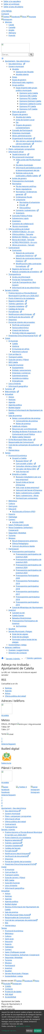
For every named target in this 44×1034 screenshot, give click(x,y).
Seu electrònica (12, 811)
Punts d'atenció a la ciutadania (18, 837)
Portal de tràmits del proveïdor (18, 861)
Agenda (8, 691)
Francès (12, 35)
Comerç (8, 949)
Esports (8, 944)
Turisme (8, 960)
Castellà (12, 27)
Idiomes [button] (8, 22)
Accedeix (5, 715)
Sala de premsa (11, 912)
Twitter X (23, 787)
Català (11, 25)
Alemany (12, 33)
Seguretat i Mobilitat (13, 957)
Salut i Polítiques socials (15, 952)
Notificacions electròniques (16, 853)
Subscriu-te (6, 763)
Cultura (8, 936)
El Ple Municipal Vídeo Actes (17, 915)
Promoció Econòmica (14, 931)
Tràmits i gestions (34, 658)
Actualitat (5, 891)
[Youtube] (31, 16)
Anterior (4, 744)
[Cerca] (31, 54)
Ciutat (3, 867)
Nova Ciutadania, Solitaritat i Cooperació (22, 955)
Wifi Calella (9, 880)
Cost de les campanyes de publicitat (20, 920)
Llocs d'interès (11, 885)
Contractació (10, 824)
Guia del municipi (12, 883)
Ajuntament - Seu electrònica (13, 808)
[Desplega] (22, 659)
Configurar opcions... (9, 1031)
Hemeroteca (10, 925)
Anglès (11, 30)
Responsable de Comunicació (17, 917)
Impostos (9, 859)
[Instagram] (6, 19)
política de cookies (23, 1026)
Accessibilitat (10, 997)
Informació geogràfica (14, 888)
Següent (12, 744)
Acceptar (37, 1031)
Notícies (8, 688)
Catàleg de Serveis (13, 848)
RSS (6, 923)
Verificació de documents (16, 856)
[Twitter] (5, 16)
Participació (10, 965)
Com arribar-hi (11, 872)
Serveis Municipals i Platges (16, 973)
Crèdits (8, 986)
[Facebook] (15, 16)
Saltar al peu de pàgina (13, 6)
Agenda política (11, 901)
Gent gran (9, 939)
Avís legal (9, 994)
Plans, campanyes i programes (18, 816)
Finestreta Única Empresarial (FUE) (19, 864)
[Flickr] (23, 16)
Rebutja (29, 1031)
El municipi (9, 869)
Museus (8, 963)
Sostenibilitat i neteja (14, 976)
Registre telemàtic (12, 840)
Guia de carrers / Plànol (15, 877)
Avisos (7, 693)
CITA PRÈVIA (6, 11)
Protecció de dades (13, 991)
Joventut (8, 968)
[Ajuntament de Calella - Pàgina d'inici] (15, 48)
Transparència (11, 827)
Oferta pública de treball (15, 696)
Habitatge (9, 947)
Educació (9, 941)
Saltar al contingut (11, 4)
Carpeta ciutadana (13, 845)
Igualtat (8, 971)
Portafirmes (10, 851)
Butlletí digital (11, 904)
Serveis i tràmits (13, 658)
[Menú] (2, 58)
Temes (4, 928)
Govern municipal (12, 813)
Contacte (5, 14)
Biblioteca (9, 933)
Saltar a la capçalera (12, 1)
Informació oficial (12, 819)
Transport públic (12, 875)
